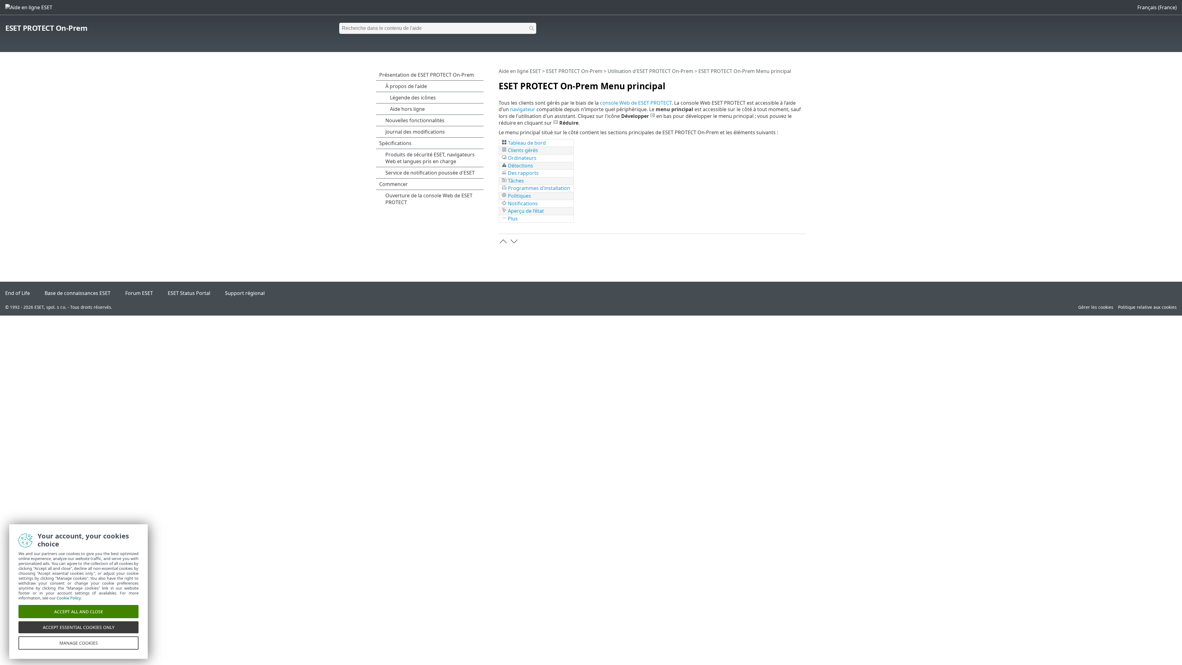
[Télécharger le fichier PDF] (793, 83)
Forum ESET (139, 293)
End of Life (17, 293)
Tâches (515, 180)
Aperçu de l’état (525, 211)
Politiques (519, 195)
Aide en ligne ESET (520, 71)
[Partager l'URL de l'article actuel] (784, 83)
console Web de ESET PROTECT (636, 102)
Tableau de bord (527, 142)
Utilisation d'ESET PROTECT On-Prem (650, 71)
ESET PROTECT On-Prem (46, 28)
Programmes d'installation (538, 188)
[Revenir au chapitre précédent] (503, 241)
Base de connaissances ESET (78, 293)
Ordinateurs (522, 158)
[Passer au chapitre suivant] (514, 241)
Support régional (245, 293)
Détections (520, 165)
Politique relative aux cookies (1147, 307)
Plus (512, 218)
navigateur (522, 109)
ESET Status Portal (189, 293)
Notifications (522, 203)
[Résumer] (802, 83)
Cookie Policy (69, 598)
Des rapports (523, 173)
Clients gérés (523, 150)
